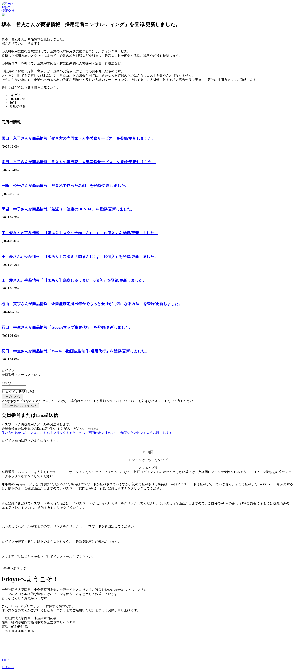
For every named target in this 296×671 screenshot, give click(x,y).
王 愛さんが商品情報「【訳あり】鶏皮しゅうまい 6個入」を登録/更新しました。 (74, 280)
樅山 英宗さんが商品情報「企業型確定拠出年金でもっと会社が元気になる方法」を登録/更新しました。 (92, 304)
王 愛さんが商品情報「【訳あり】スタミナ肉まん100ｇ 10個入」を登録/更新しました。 (80, 233)
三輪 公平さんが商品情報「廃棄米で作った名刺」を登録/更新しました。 (65, 185)
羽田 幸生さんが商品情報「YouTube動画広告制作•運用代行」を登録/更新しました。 (75, 351)
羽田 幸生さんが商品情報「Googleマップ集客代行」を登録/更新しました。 (67, 327)
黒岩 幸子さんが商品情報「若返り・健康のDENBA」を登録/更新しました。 (68, 209)
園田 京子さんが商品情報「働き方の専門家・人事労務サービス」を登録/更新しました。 (79, 138)
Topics (6, 7)
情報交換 (8, 10)
